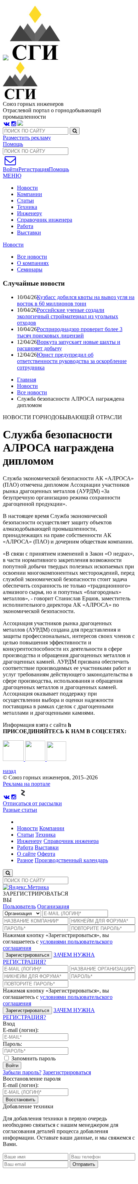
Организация (53, 906)
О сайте (26, 854)
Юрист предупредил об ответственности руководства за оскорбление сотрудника (72, 361)
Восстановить (20, 1099)
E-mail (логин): (21, 1030)
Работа (25, 226)
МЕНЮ (12, 176)
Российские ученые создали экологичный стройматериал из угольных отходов (67, 316)
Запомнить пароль (33, 1058)
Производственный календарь (71, 860)
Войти (12, 1065)
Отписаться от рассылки (32, 803)
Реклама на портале (26, 784)
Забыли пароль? (22, 1072)
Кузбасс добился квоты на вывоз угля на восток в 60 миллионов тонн (75, 300)
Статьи (25, 201)
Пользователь (19, 906)
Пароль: (12, 1044)
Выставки (29, 232)
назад (9, 771)
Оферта (46, 854)
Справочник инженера (44, 220)
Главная (26, 380)
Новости (27, 188)
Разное (25, 860)
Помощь (13, 144)
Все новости (32, 392)
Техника (27, 207)
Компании (29, 194)
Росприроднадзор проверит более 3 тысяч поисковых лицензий (69, 332)
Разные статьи (20, 810)
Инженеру (29, 213)
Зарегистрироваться (27, 955)
